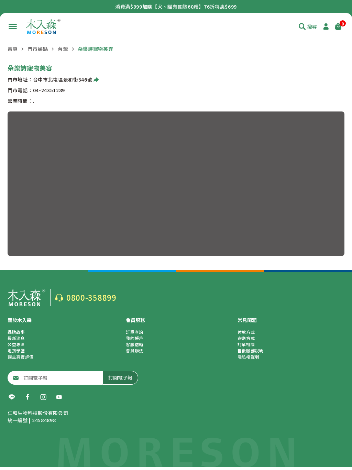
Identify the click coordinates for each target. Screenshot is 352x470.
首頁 (13, 48)
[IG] (43, 397)
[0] (338, 26)
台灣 (63, 48)
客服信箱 (134, 344)
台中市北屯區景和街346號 (62, 79)
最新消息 (16, 338)
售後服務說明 (251, 350)
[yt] (59, 397)
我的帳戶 (134, 338)
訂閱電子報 (120, 377)
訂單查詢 (134, 332)
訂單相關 (246, 344)
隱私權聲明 (249, 357)
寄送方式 (246, 338)
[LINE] (12, 397)
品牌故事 (16, 332)
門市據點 (38, 48)
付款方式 (246, 332)
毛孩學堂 (16, 350)
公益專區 (16, 344)
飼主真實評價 (21, 357)
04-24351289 (49, 90)
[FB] (27, 397)
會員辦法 (134, 350)
